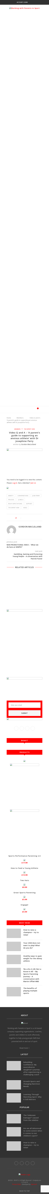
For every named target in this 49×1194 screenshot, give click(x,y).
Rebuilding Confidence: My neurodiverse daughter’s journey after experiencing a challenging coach (32, 1068)
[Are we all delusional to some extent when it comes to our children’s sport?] (14, 1131)
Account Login (22, 2)
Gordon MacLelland (28, 444)
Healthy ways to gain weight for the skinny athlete (32, 958)
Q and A (20, 499)
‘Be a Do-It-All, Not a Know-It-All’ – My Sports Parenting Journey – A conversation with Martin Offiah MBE (32, 975)
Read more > (24, 1048)
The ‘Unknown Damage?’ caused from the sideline (31, 1117)
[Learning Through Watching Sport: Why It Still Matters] (14, 1098)
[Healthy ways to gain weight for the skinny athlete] (14, 959)
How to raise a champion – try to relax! (31, 932)
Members (20, 418)
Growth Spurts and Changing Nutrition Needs (31, 1083)
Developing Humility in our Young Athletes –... (24, 601)
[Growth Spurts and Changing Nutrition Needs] (14, 1085)
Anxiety (10, 495)
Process (11, 499)
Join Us (33, 483)
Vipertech (34, 1184)
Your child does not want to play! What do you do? (31, 945)
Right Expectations (15, 503)
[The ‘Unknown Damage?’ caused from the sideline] (14, 1118)
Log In (14, 483)
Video (25, 507)
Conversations (22, 495)
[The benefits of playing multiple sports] (14, 991)
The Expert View (29, 429)
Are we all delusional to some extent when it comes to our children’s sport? (32, 1132)
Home (9, 418)
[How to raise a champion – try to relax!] (14, 933)
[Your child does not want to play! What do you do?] (14, 946)
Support (29, 503)
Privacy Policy (16, 1184)
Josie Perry (36, 495)
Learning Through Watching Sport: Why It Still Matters (32, 1096)
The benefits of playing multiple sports (30, 990)
